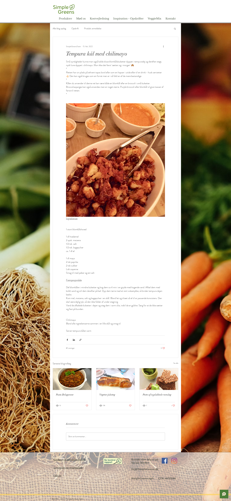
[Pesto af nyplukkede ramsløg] (159, 379)
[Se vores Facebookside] (165, 461)
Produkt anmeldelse (92, 28)
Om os (57, 475)
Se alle (175, 363)
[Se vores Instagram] (174, 461)
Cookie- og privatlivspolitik (70, 459)
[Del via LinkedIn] (74, 340)
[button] (175, 28)
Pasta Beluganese (65, 394)
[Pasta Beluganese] (72, 379)
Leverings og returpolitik (68, 467)
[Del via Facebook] (67, 340)
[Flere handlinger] (163, 46)
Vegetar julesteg (107, 394)
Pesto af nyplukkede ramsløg (157, 394)
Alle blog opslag (59, 28)
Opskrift (75, 28)
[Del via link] (80, 340)
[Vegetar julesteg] (115, 379)
